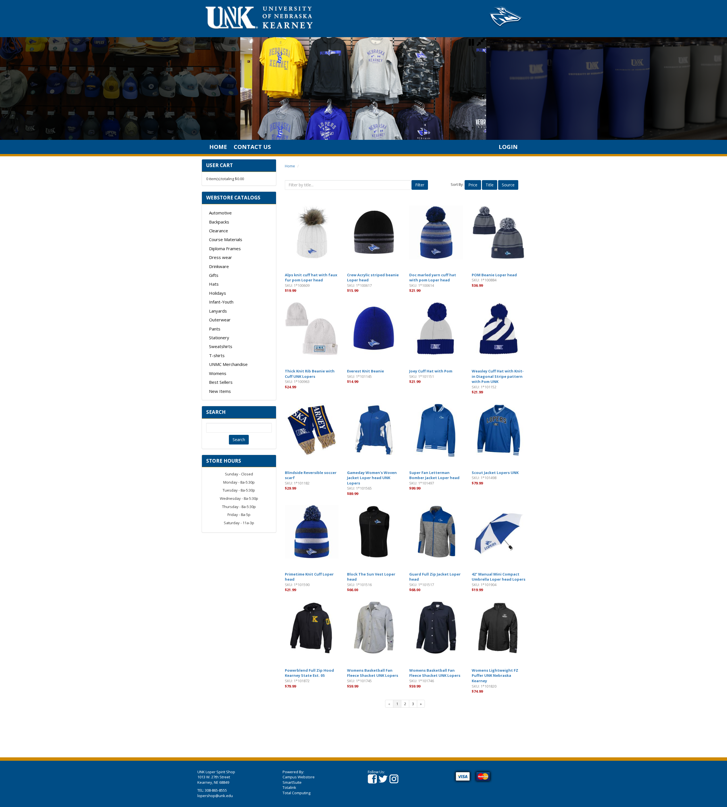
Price (472, 184)
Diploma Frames (225, 248)
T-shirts (217, 355)
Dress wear (220, 257)
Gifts (213, 275)
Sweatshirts (220, 346)
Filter (419, 184)
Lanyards (218, 311)
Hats (214, 284)
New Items (220, 391)
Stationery (219, 337)
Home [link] (218, 147)
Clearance (218, 230)
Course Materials (225, 239)
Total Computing (296, 792)
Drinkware (219, 266)
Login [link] (508, 147)
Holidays (217, 293)
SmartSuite (292, 782)
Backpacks (219, 222)
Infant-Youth (221, 302)
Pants (214, 329)
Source (508, 184)
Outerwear (220, 320)
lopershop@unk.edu (215, 795)
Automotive (220, 213)
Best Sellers (221, 382)
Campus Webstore (299, 776)
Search (239, 439)
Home (290, 165)
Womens (217, 373)
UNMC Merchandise (228, 364)
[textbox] (239, 428)
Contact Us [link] (252, 147)
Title (490, 184)
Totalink (289, 787)
